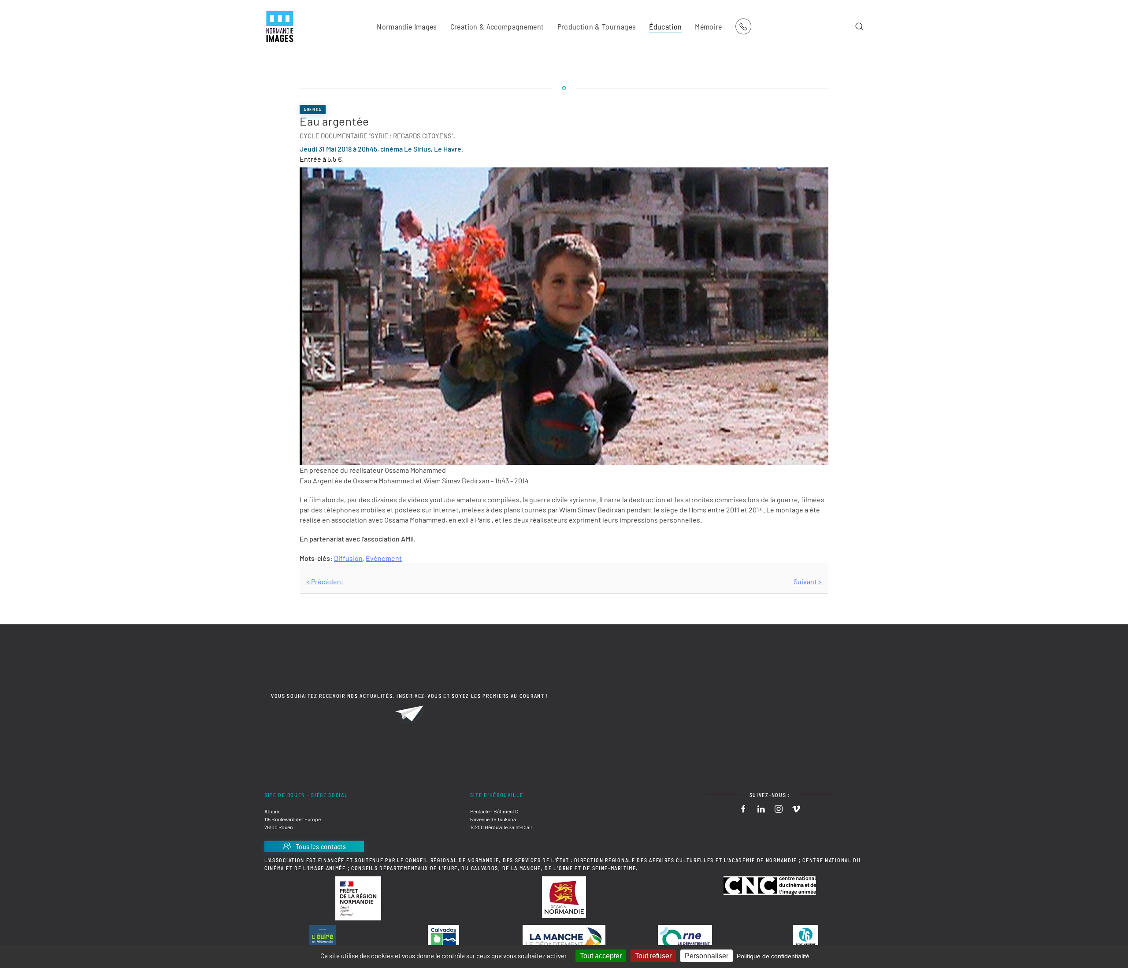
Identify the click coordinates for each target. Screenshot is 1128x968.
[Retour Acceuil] (279, 26)
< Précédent (325, 581)
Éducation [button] (665, 26)
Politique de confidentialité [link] (773, 956)
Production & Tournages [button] (596, 26)
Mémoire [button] (708, 26)
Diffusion (348, 558)
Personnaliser (706, 956)
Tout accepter (601, 956)
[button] (859, 26)
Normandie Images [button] (407, 26)
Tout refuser (653, 956)
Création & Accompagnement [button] (497, 26)
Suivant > (808, 581)
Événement (384, 558)
